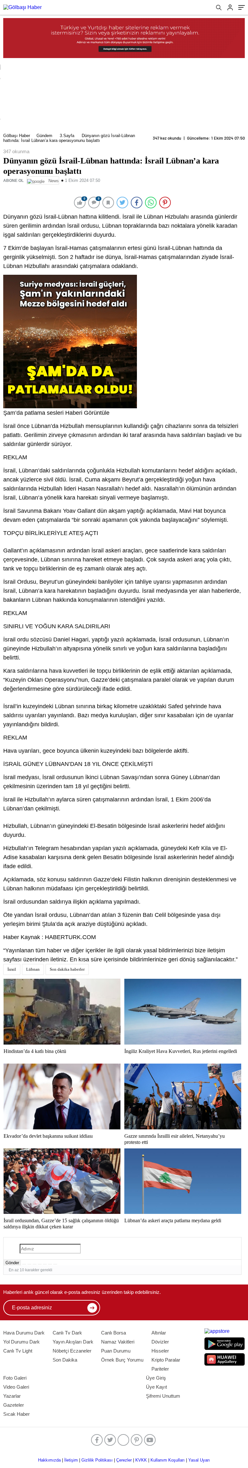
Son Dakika (65, 1360)
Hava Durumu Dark (24, 1332)
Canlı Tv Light (17, 1351)
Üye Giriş (156, 1378)
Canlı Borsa (113, 1332)
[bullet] (45, 1264)
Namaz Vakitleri (117, 1341)
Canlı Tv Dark (67, 1332)
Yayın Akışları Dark (73, 1341)
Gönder (12, 1262)
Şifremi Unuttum (163, 1396)
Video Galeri (16, 1387)
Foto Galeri (14, 1378)
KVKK (141, 1460)
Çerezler (124, 1460)
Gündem (44, 135)
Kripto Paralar (165, 1360)
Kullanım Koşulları (167, 1460)
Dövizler (160, 1341)
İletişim (71, 1460)
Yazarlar (12, 1396)
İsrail (11, 969)
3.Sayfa (67, 135)
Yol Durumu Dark (21, 1341)
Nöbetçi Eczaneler (72, 1351)
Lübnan (33, 969)
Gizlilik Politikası (97, 1460)
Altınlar (158, 1332)
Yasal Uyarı (199, 1460)
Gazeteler (13, 1405)
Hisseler (160, 1351)
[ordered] (40, 1264)
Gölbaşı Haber (16, 135)
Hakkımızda (49, 1460)
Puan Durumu (115, 1351)
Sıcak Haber (16, 1414)
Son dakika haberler (67, 969)
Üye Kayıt (156, 1387)
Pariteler (160, 1369)
